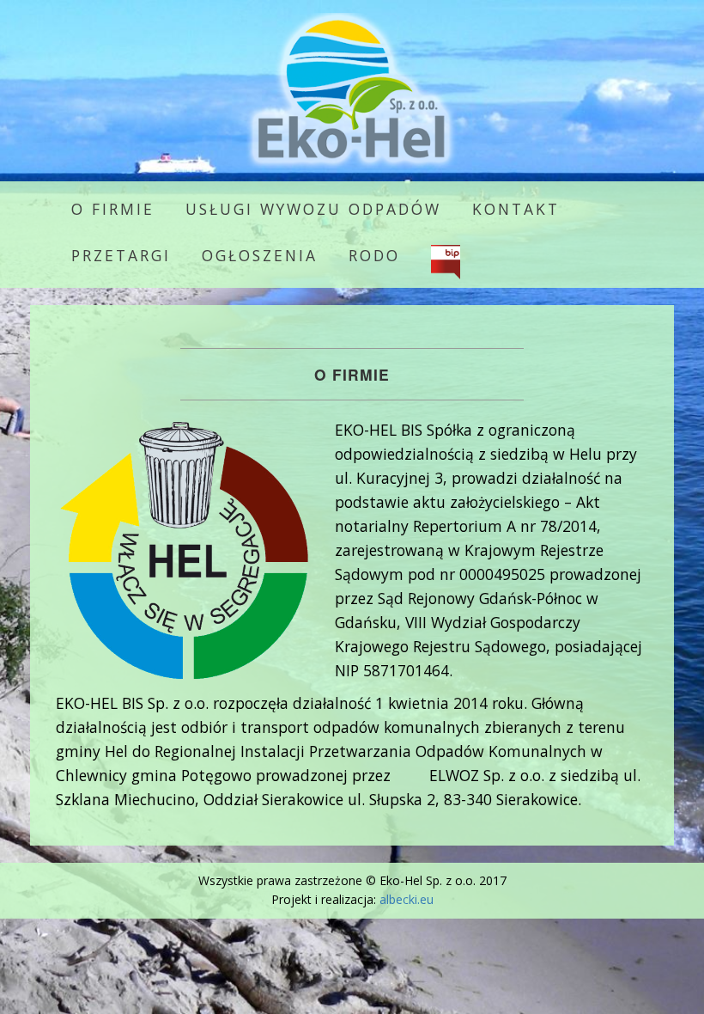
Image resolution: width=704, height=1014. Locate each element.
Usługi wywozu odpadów (313, 209)
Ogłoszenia (260, 255)
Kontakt (516, 209)
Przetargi (121, 255)
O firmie (113, 209)
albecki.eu (406, 899)
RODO (374, 255)
